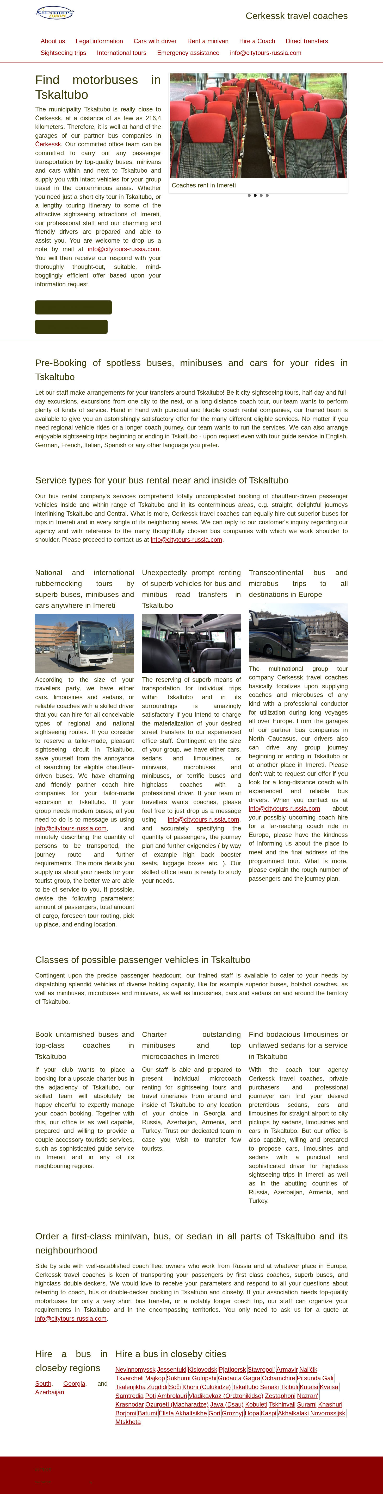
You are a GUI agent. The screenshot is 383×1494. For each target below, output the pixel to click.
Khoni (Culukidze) (206, 1386)
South (43, 1383)
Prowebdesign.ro (104, 1482)
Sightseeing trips (63, 52)
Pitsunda (309, 1378)
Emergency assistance (188, 52)
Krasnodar (129, 1404)
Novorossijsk (327, 1413)
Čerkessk (48, 144)
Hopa (252, 1413)
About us (53, 41)
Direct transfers (307, 41)
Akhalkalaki (293, 1413)
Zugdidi (157, 1386)
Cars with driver (155, 41)
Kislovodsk (202, 1369)
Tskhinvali (282, 1404)
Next (341, 131)
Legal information (99, 41)
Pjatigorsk (232, 1369)
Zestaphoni (280, 1395)
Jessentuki (171, 1369)
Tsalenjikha (130, 1386)
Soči (175, 1386)
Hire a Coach (257, 41)
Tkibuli (289, 1386)
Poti (150, 1395)
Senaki (269, 1386)
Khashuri (330, 1404)
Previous (175, 131)
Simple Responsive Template (70, 1482)
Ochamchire (278, 1378)
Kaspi (268, 1413)
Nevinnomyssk (135, 1369)
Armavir (287, 1369)
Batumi (147, 1413)
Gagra (251, 1378)
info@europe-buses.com (71, 326)
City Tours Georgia (74, 1469)
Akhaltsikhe (191, 1413)
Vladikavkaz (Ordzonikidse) (226, 1395)
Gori (214, 1413)
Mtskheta (128, 1421)
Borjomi (125, 1413)
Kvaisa (329, 1386)
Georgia (74, 1383)
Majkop (155, 1378)
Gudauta (230, 1378)
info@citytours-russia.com (265, 52)
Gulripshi (204, 1378)
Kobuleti (256, 1404)
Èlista (166, 1413)
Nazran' (307, 1395)
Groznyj (232, 1413)
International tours (121, 52)
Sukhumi (178, 1378)
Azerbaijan (49, 1392)
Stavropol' (261, 1369)
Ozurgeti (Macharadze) (177, 1404)
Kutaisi (309, 1386)
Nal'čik (308, 1369)
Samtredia (129, 1395)
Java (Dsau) (227, 1404)
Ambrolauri (172, 1395)
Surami (307, 1404)
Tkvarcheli (129, 1378)
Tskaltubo (245, 1386)
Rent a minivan (207, 41)
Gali (327, 1378)
